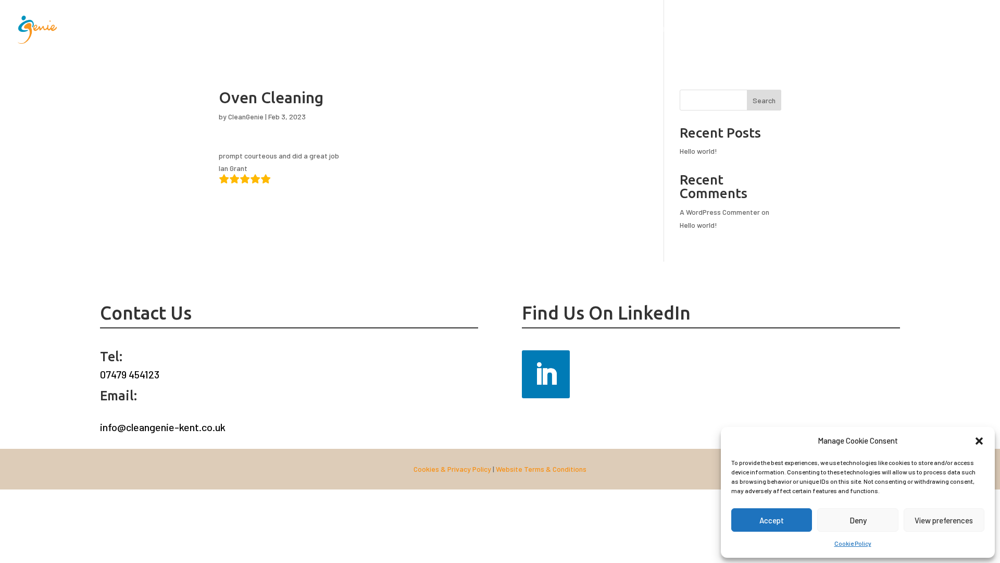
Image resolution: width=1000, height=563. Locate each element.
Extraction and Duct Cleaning (363, 29)
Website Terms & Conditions (541, 468)
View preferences (944, 520)
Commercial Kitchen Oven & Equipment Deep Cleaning (503, 29)
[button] (979, 441)
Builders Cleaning (877, 29)
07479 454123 (129, 374)
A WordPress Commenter (720, 211)
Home (297, 29)
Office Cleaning (752, 29)
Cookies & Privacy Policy (452, 468)
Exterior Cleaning (689, 29)
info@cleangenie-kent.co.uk (163, 427)
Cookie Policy (852, 543)
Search (764, 100)
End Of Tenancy (813, 29)
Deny (858, 520)
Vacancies (930, 29)
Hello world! (698, 150)
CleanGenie (246, 116)
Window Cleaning (624, 29)
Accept (771, 520)
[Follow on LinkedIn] (546, 374)
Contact (971, 29)
